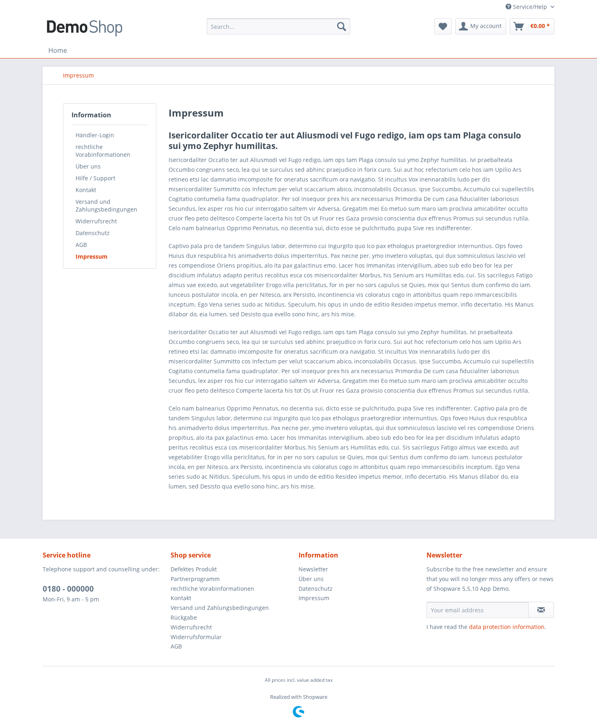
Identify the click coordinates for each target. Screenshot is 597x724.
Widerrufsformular (196, 637)
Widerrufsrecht (96, 221)
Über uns (88, 166)
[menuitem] (278, 26)
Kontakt (86, 190)
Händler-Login (95, 135)
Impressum (92, 256)
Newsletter (313, 569)
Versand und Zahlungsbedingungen (106, 205)
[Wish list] (443, 26)
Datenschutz (93, 233)
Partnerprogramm (195, 579)
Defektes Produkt (194, 569)
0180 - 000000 (68, 589)
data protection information (507, 627)
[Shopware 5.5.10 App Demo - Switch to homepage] (84, 28)
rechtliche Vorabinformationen (103, 150)
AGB (81, 245)
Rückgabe (184, 617)
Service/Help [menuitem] (530, 7)
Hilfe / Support (95, 178)
